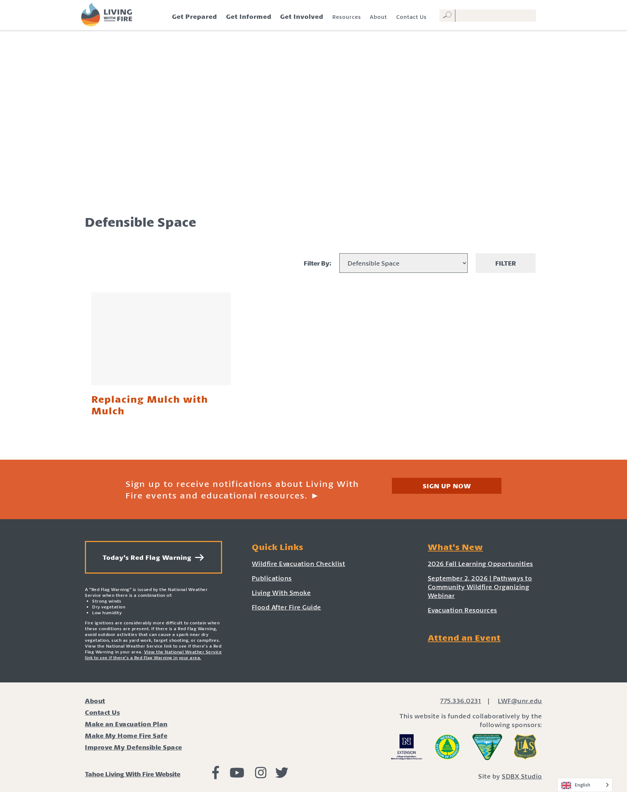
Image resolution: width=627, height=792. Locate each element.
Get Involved (301, 16)
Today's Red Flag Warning (149, 557)
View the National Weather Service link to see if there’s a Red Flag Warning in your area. (153, 654)
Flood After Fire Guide (286, 607)
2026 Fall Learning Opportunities (480, 563)
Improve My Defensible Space (133, 747)
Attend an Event (464, 637)
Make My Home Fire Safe (126, 735)
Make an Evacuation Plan (126, 723)
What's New (455, 547)
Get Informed (248, 16)
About (378, 16)
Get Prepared (194, 16)
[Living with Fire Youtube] (237, 775)
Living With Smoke (281, 592)
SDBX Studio (522, 776)
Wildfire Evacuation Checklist (298, 563)
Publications (272, 578)
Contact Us (411, 16)
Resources (346, 16)
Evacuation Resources (462, 610)
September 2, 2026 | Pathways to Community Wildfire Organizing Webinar (480, 587)
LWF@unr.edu (520, 700)
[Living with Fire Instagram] (261, 775)
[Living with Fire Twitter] (281, 775)
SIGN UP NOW (447, 485)
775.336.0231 (460, 700)
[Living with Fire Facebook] (215, 775)
